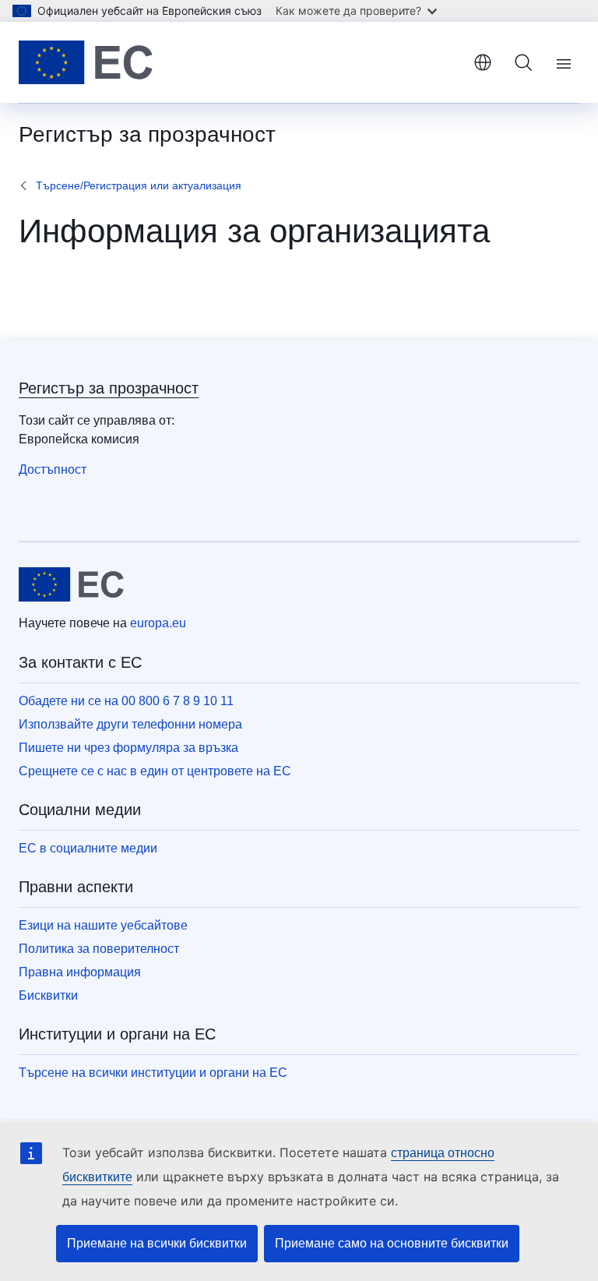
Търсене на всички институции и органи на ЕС (153, 1072)
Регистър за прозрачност (109, 388)
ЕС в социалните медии (88, 848)
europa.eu (158, 623)
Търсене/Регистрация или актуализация (138, 185)
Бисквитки (48, 995)
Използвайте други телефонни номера (130, 724)
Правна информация (80, 972)
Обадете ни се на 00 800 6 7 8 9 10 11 (126, 701)
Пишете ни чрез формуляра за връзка (128, 747)
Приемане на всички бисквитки (157, 1243)
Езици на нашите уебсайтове (103, 925)
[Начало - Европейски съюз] (86, 62)
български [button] (482, 62)
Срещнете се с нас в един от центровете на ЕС (155, 771)
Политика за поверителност (99, 948)
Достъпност (52, 469)
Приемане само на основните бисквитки (391, 1243)
